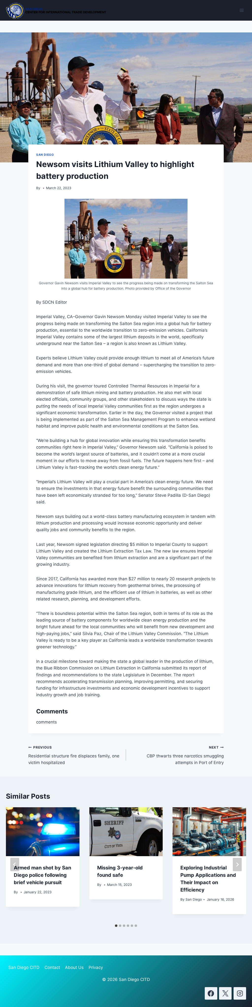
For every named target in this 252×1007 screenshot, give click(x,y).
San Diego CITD (23, 967)
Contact (52, 967)
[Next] (237, 864)
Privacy (96, 967)
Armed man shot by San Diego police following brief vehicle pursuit (42, 875)
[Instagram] (240, 993)
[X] (225, 993)
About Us (74, 967)
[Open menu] (241, 10)
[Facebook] (211, 993)
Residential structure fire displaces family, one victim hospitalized (73, 755)
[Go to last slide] (14, 864)
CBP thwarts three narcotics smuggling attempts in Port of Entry (185, 755)
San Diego (45, 154)
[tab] (116, 925)
